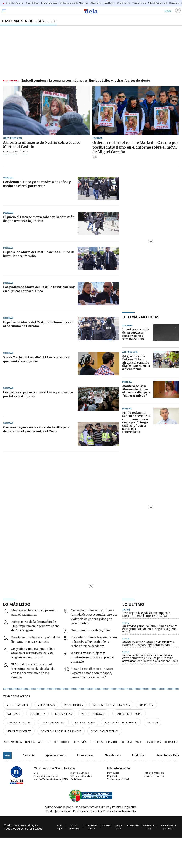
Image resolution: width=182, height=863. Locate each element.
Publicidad (138, 755)
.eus (7, 755)
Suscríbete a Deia (168, 755)
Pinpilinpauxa (73, 705)
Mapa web (112, 776)
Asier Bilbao (46, 705)
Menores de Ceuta (18, 731)
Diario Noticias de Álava (46, 776)
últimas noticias (140, 316)
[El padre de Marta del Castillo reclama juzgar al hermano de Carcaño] (98, 328)
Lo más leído (16, 604)
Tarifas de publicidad (118, 779)
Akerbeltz (147, 705)
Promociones (85, 755)
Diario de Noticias (79, 772)
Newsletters (113, 755)
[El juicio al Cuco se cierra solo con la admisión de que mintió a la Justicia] (98, 223)
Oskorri (152, 722)
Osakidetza (37, 713)
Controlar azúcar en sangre (61, 731)
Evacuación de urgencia (121, 722)
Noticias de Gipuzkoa (81, 776)
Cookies (106, 825)
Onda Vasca (76, 779)
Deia (36, 772)
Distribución (113, 772)
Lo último (133, 604)
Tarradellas (63, 713)
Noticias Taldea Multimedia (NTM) (51, 779)
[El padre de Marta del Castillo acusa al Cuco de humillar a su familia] (98, 258)
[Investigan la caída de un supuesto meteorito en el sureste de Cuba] (166, 334)
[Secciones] (4, 10)
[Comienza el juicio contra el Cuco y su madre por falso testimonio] (98, 399)
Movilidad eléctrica (105, 731)
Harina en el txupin (129, 713)
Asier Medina (10, 151)
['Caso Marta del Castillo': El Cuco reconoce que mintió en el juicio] (98, 363)
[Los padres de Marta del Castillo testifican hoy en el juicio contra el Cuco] (98, 293)
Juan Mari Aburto (53, 722)
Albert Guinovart (94, 713)
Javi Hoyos (13, 713)
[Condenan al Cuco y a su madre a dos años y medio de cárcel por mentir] (98, 188)
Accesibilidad (133, 825)
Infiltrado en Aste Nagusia (111, 705)
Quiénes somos (56, 755)
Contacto (29, 755)
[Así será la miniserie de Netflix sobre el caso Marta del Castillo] (46, 110)
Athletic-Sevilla (17, 705)
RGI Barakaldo (85, 722)
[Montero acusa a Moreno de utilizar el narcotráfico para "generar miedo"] (166, 391)
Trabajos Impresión (154, 772)
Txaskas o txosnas (19, 722)
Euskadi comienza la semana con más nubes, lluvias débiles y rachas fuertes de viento (85, 81)
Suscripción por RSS (154, 776)
